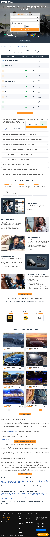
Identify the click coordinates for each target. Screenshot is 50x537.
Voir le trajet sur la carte (8, 129)
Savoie (35, 505)
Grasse (22, 481)
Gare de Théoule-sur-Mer (34, 494)
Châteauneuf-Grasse (5, 481)
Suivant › (23, 410)
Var (12, 505)
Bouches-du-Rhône (23, 505)
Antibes (46, 481)
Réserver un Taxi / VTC (43, 534)
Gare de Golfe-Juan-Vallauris (34, 493)
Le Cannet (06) (21, 480)
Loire (11, 507)
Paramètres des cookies (41, 529)
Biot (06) (26, 481)
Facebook (38, 524)
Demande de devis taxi (25, 294)
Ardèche (44, 505)
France (10, 46)
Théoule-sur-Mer (17, 482)
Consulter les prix (25, 29)
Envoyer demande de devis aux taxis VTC (25, 441)
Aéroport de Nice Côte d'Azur (7, 488)
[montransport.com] (7, 1)
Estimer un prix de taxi (25, 473)
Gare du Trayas (36, 496)
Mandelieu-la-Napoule (16, 481)
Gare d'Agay (41, 497)
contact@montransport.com (8, 519)
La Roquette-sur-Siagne (13, 480)
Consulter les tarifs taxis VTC (25, 112)
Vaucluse (29, 505)
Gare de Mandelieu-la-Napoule (7, 494)
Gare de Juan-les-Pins (18, 494)
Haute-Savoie (4, 507)
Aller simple (21, 14)
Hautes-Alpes (16, 505)
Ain (13, 507)
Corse (8, 507)
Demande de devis (25, 414)
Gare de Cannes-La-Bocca (23, 493)
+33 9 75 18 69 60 (25, 40)
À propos (21, 523)
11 (15, 410)
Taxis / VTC (14, 46)
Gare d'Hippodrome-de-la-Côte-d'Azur (14, 496)
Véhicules (21, 520)
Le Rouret (30, 481)
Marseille (45, 422)
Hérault (20, 507)
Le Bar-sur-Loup (10, 482)
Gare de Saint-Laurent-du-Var (10, 497)
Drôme (38, 505)
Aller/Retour (29, 14)
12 (18, 410)
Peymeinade (3, 482)
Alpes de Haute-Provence (6, 505)
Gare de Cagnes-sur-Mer (27, 496)
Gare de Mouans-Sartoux (6, 493)
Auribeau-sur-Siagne (44, 480)
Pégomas (30, 480)
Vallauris (34, 480)
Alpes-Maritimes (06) (21, 46)
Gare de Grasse (44, 493)
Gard (41, 505)
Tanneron (43, 481)
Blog (20, 528)
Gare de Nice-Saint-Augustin (22, 497)
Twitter (43, 524)
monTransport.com (4, 46)
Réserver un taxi (36, 127)
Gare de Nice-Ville (8, 498)
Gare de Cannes (15, 493)
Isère (32, 505)
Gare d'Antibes (25, 494)
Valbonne (26, 480)
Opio (11, 481)
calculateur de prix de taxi (12, 431)
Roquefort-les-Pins (36, 481)
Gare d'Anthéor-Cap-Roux (33, 497)
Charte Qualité (29, 525)
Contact (21, 525)
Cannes (38, 480)
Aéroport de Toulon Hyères (7, 439)
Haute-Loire (16, 507)
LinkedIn (38, 527)
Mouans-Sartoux (4, 480)
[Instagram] (43, 527)
